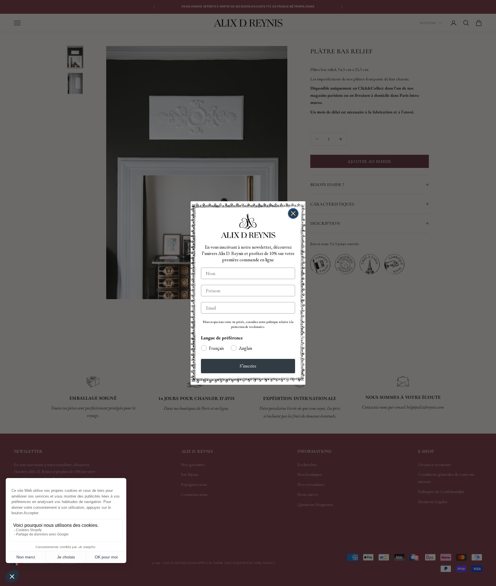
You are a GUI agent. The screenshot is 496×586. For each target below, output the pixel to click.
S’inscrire (248, 366)
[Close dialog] (293, 213)
